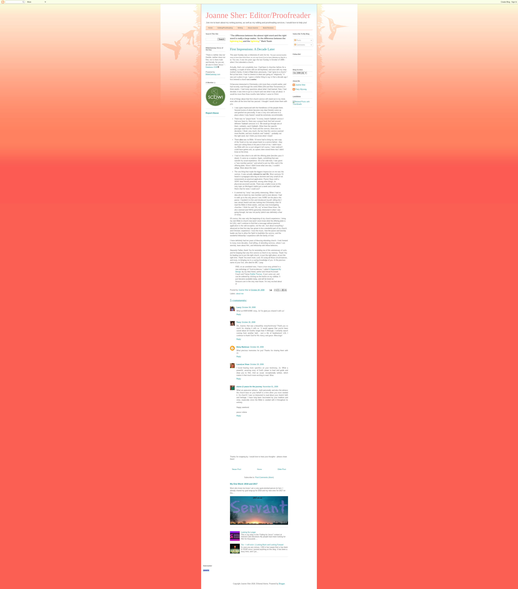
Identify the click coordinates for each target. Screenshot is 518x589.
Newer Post (236, 469)
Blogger (282, 584)
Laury (238, 307)
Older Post (282, 469)
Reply (238, 314)
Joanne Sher (300, 85)
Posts (298, 40)
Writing (240, 28)
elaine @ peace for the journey (249, 387)
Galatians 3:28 (211, 67)
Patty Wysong (300, 89)
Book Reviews (268, 28)
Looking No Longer (248, 532)
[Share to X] (280, 290)
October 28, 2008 (248, 307)
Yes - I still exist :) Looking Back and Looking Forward (262, 545)
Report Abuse (212, 113)
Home (210, 28)
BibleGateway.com (213, 74)
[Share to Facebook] (283, 290)
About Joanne (253, 28)
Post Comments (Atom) (264, 477)
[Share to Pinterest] (285, 290)
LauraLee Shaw (242, 364)
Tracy (238, 322)
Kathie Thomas (256, 274)
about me (239, 294)
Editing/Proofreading (225, 28)
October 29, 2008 (257, 347)
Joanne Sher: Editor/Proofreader (258, 15)
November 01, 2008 (270, 387)
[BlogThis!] (278, 290)
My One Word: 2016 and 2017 (243, 484)
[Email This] (275, 290)
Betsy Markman (242, 347)
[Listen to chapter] (218, 67)
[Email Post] (270, 290)
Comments (300, 45)
